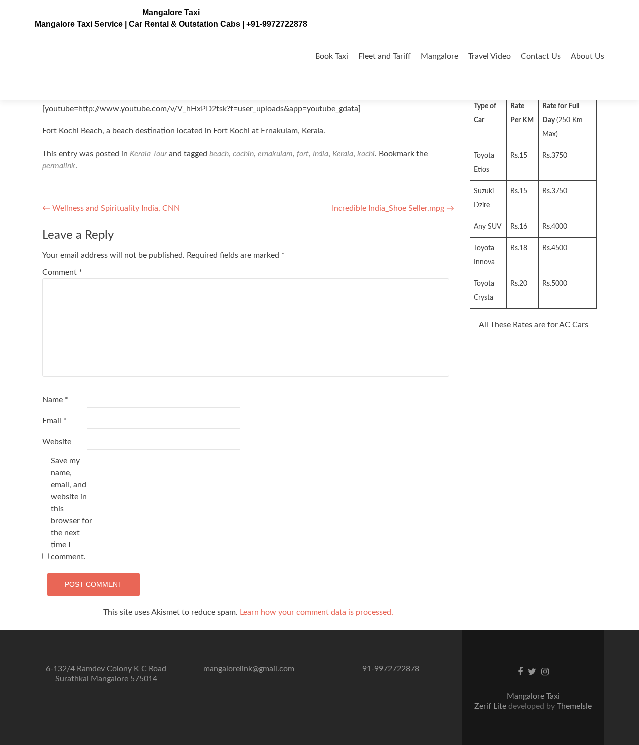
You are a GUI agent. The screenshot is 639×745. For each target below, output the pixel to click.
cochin (243, 154)
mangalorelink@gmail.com (248, 669)
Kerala (342, 154)
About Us (587, 56)
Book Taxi (331, 56)
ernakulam (275, 154)
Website (56, 442)
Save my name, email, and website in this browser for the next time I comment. (71, 509)
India (320, 154)
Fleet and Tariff (384, 56)
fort (303, 154)
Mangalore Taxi (171, 12)
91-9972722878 (390, 669)
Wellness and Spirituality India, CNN (111, 208)
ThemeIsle (574, 706)
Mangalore (439, 56)
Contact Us (541, 56)
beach (219, 154)
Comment (62, 272)
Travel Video (489, 56)
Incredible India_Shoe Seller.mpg (393, 208)
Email (54, 421)
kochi (366, 154)
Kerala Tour (148, 154)
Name (55, 400)
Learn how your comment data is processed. (316, 612)
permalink (58, 166)
